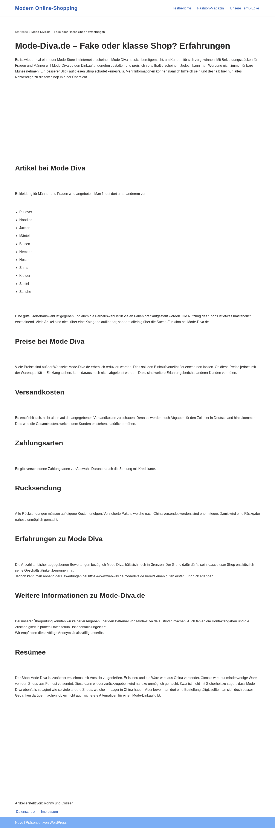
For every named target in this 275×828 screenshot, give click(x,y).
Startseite (21, 31)
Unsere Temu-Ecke (244, 8)
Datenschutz (25, 811)
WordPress (58, 822)
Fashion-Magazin (210, 8)
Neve (19, 822)
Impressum (49, 811)
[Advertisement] (137, 122)
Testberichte (182, 8)
